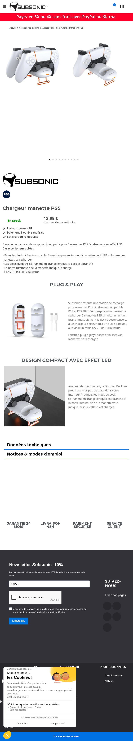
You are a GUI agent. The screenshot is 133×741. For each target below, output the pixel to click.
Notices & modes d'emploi (34, 454)
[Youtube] (116, 606)
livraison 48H (51, 525)
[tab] (66, 445)
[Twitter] (107, 616)
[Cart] (113, 6)
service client (114, 525)
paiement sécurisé (82, 525)
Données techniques (29, 444)
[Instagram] (116, 616)
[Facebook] (107, 606)
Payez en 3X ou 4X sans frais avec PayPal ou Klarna (66, 16)
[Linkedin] (107, 627)
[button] (49, 159)
